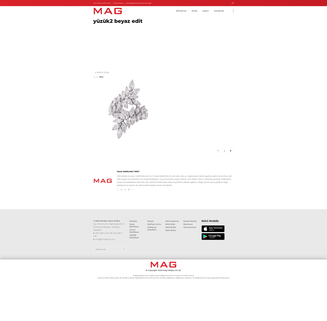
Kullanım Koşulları (151, 228)
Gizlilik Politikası (134, 236)
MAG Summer (172, 221)
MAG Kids (170, 224)
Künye (150, 221)
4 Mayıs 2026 (102, 72)
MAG (101, 77)
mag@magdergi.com (105, 239)
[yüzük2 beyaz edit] (102, 180)
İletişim (133, 221)
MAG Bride (170, 227)
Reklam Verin (154, 224)
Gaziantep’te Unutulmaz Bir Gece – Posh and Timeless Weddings (143, 3)
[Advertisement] (76, 44)
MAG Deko (170, 230)
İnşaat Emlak (190, 221)
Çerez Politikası (134, 231)
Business (188, 224)
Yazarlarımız (189, 227)
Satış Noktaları (134, 225)
